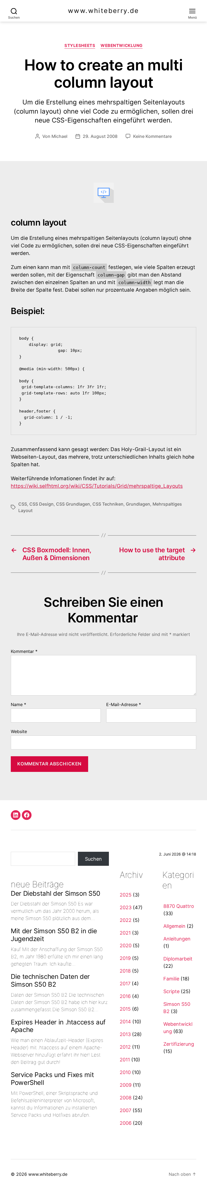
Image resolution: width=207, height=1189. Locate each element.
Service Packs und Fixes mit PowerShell (52, 1078)
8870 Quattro (178, 906)
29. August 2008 (100, 136)
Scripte (171, 991)
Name (18, 704)
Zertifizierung (178, 1044)
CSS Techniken (107, 504)
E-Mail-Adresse (123, 704)
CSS (22, 504)
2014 (125, 1021)
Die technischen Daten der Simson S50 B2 (50, 980)
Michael (59, 136)
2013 (125, 1034)
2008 (126, 1098)
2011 (125, 1059)
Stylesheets (79, 45)
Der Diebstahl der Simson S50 (55, 893)
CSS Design (41, 504)
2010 (125, 1072)
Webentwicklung (122, 45)
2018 (125, 971)
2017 (125, 983)
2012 (125, 1047)
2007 (125, 1110)
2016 (125, 996)
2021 (125, 933)
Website (19, 731)
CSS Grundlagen (73, 504)
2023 (126, 907)
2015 (125, 1009)
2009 (126, 1085)
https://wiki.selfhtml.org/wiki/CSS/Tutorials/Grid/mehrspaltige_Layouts (97, 486)
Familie (171, 979)
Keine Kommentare (152, 136)
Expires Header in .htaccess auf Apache (58, 1026)
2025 (126, 895)
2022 (126, 920)
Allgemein (174, 926)
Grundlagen (138, 504)
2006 (126, 1123)
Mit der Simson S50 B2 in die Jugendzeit (54, 935)
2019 (125, 958)
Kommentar (24, 651)
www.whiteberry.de (103, 11)
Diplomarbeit (177, 959)
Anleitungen (177, 939)
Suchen (93, 859)
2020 (126, 945)
